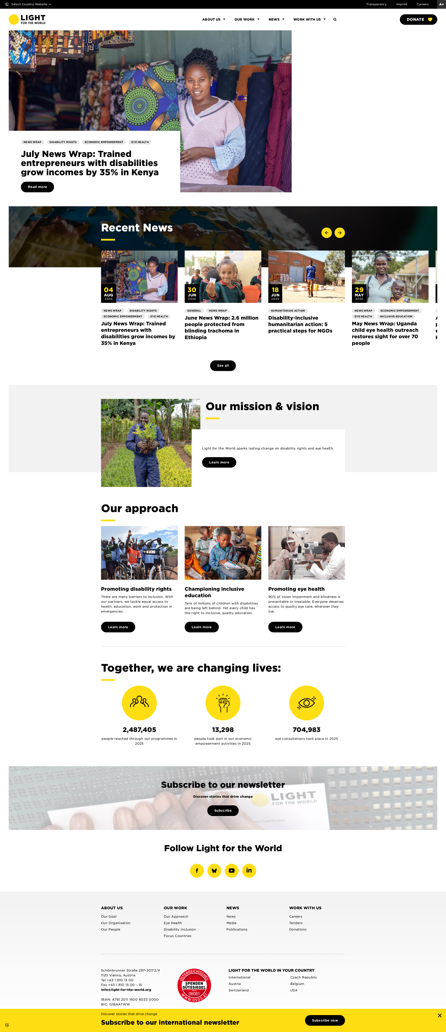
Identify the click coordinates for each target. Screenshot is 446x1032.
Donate (415, 19)
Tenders (296, 923)
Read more (37, 187)
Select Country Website (29, 4)
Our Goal (108, 916)
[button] (3, 1028)
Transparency (376, 4)
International (240, 977)
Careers (423, 4)
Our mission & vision (262, 406)
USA (294, 990)
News (232, 908)
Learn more (219, 462)
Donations (297, 929)
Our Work (175, 908)
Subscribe (223, 810)
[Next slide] (339, 233)
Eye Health (173, 923)
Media (231, 923)
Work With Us (305, 908)
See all (223, 365)
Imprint (401, 4)
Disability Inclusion (180, 929)
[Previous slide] (326, 233)
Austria (235, 984)
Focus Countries (177, 936)
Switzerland (239, 990)
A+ (441, 4)
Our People (110, 929)
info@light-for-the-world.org (126, 990)
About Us (112, 908)
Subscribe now (325, 1020)
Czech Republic (303, 977)
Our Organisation (116, 923)
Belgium (297, 984)
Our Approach (176, 916)
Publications (236, 929)
